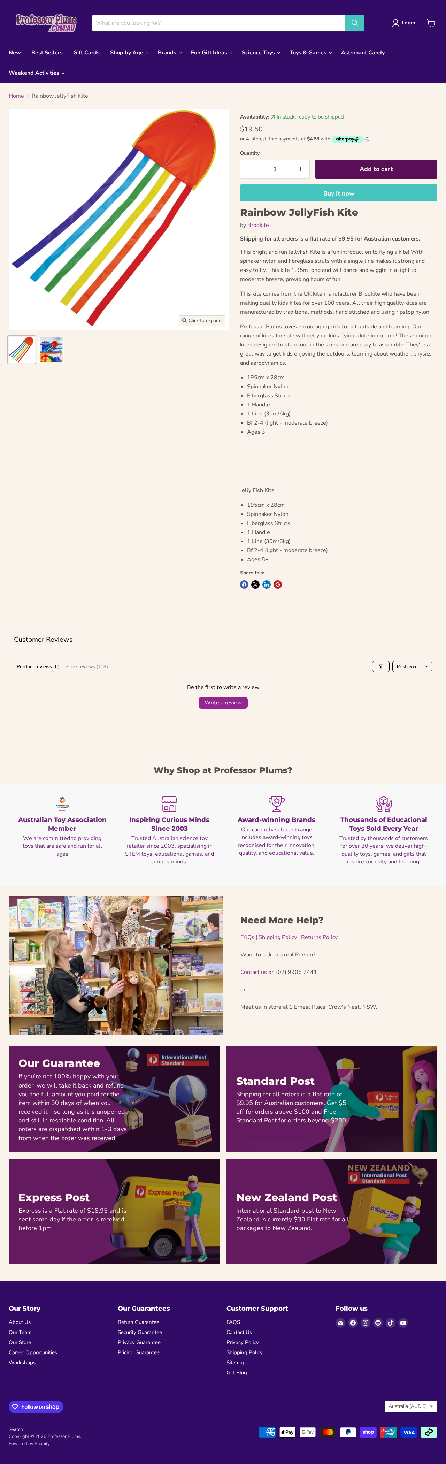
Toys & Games (309, 52)
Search (16, 1429)
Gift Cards (86, 52)
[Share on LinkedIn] (266, 584)
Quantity (250, 153)
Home (16, 96)
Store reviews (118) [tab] (86, 666)
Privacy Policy (242, 1342)
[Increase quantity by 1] (301, 169)
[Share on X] (255, 584)
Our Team (20, 1332)
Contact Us (239, 1332)
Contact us (253, 972)
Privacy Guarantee (139, 1342)
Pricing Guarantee (139, 1352)
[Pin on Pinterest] (278, 584)
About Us (20, 1322)
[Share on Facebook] (244, 584)
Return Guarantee (138, 1322)
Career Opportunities (33, 1352)
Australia (408, 1406)
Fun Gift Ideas (210, 52)
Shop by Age (127, 52)
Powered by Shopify (29, 1444)
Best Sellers (47, 52)
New (15, 52)
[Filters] (381, 666)
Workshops (22, 1362)
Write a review (223, 703)
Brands (168, 52)
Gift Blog (236, 1372)
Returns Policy (319, 937)
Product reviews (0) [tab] (38, 666)
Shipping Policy (278, 937)
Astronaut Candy (363, 52)
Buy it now (338, 193)
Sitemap (236, 1362)
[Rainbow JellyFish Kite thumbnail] (22, 350)
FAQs (247, 937)
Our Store (20, 1342)
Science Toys (259, 52)
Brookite (258, 225)
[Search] (354, 23)
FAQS (233, 1322)
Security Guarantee (140, 1332)
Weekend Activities (35, 73)
